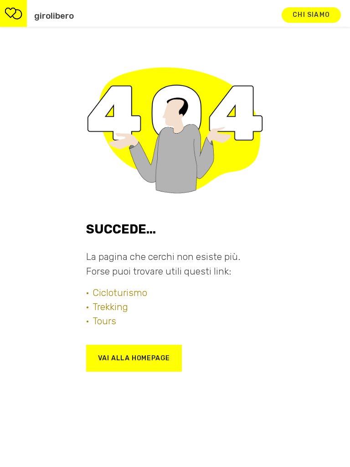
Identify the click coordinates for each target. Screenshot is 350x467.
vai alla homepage (134, 358)
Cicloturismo (120, 292)
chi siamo (311, 15)
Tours (104, 321)
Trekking (110, 306)
